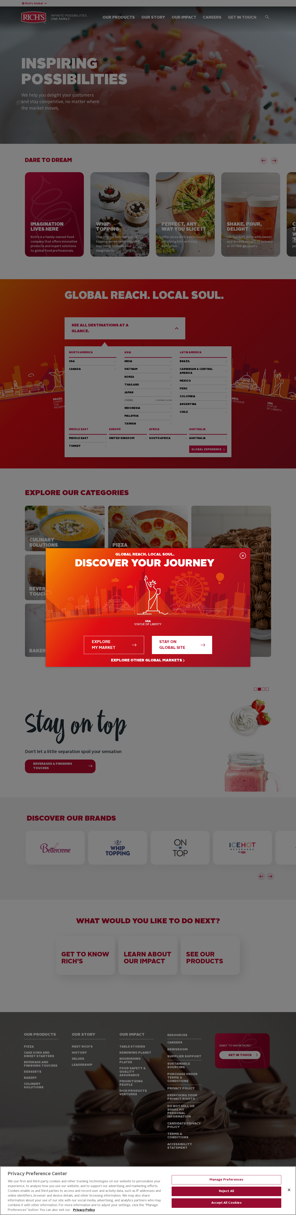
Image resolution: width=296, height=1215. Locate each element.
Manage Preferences (227, 1179)
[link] (148, 660)
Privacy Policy (84, 1210)
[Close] (289, 1190)
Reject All (226, 1191)
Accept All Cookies (226, 1203)
